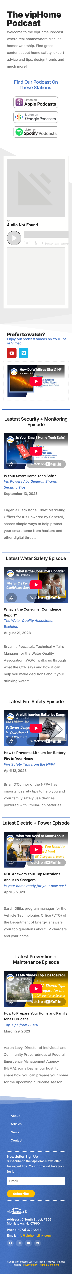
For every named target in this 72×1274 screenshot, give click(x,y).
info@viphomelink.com (34, 1235)
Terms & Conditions (49, 1264)
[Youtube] (12, 353)
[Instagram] (19, 1243)
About (15, 1116)
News (15, 1132)
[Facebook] (10, 1243)
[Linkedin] (37, 1243)
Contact (16, 1140)
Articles (16, 1124)
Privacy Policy (30, 1264)
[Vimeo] (23, 353)
